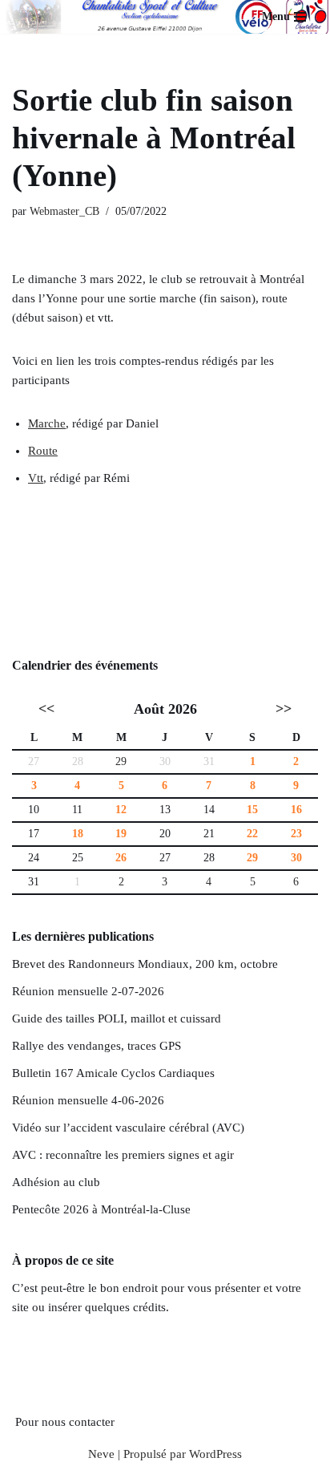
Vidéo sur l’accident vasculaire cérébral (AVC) (128, 1127)
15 (252, 810)
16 (296, 810)
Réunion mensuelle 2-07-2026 (88, 991)
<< (46, 709)
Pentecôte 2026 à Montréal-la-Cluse (101, 1209)
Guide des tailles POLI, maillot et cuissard (116, 1018)
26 (121, 858)
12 (121, 810)
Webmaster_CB (64, 211)
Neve (101, 1454)
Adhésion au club (56, 1182)
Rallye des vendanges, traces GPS (96, 1045)
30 (296, 858)
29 (121, 761)
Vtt (35, 478)
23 (296, 834)
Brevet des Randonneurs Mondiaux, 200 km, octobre (145, 964)
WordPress (215, 1454)
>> (284, 709)
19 (121, 834)
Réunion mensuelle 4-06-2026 (88, 1100)
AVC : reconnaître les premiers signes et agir (123, 1154)
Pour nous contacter (65, 1421)
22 (252, 834)
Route (43, 450)
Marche (47, 423)
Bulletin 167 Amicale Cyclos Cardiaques (113, 1073)
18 (77, 834)
